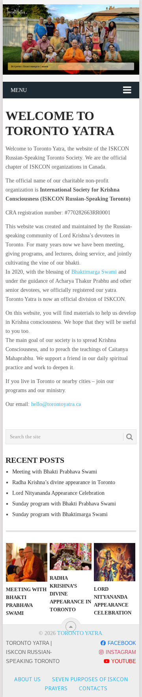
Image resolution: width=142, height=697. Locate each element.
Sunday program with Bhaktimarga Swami (60, 514)
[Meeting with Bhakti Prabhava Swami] (26, 562)
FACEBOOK (121, 643)
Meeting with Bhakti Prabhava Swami (54, 472)
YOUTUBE (123, 661)
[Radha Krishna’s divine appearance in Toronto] (70, 556)
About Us (27, 679)
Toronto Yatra (79, 633)
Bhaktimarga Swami (94, 272)
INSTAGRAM (120, 652)
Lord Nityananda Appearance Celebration (58, 493)
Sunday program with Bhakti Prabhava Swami (64, 504)
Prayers (56, 688)
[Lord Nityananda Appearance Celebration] (114, 562)
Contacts (93, 688)
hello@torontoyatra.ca (56, 404)
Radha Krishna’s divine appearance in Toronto (63, 482)
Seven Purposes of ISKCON (90, 679)
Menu (19, 90)
